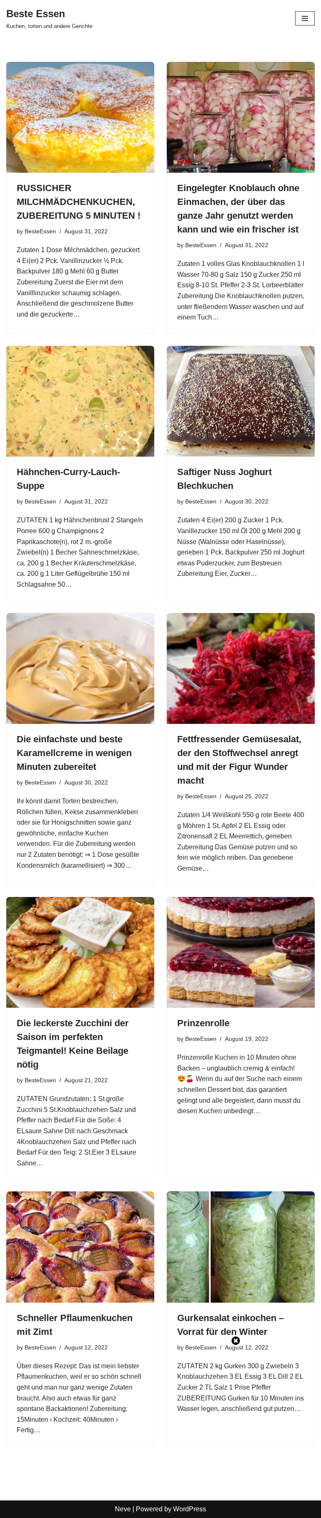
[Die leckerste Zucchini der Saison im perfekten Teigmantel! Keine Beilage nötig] (80, 952)
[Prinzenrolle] (241, 952)
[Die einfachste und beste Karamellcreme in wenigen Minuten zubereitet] (80, 668)
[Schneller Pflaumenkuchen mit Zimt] (80, 1247)
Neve (123, 1509)
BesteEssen (40, 231)
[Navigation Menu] (305, 18)
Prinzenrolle (203, 1023)
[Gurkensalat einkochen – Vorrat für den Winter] (241, 1247)
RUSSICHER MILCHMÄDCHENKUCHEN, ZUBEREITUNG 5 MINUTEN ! (78, 202)
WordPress (189, 1509)
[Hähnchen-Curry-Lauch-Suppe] (80, 401)
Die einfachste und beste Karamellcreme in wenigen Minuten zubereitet (74, 753)
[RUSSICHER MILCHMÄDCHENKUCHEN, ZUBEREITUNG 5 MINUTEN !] (80, 117)
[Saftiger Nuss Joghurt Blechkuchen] (241, 401)
